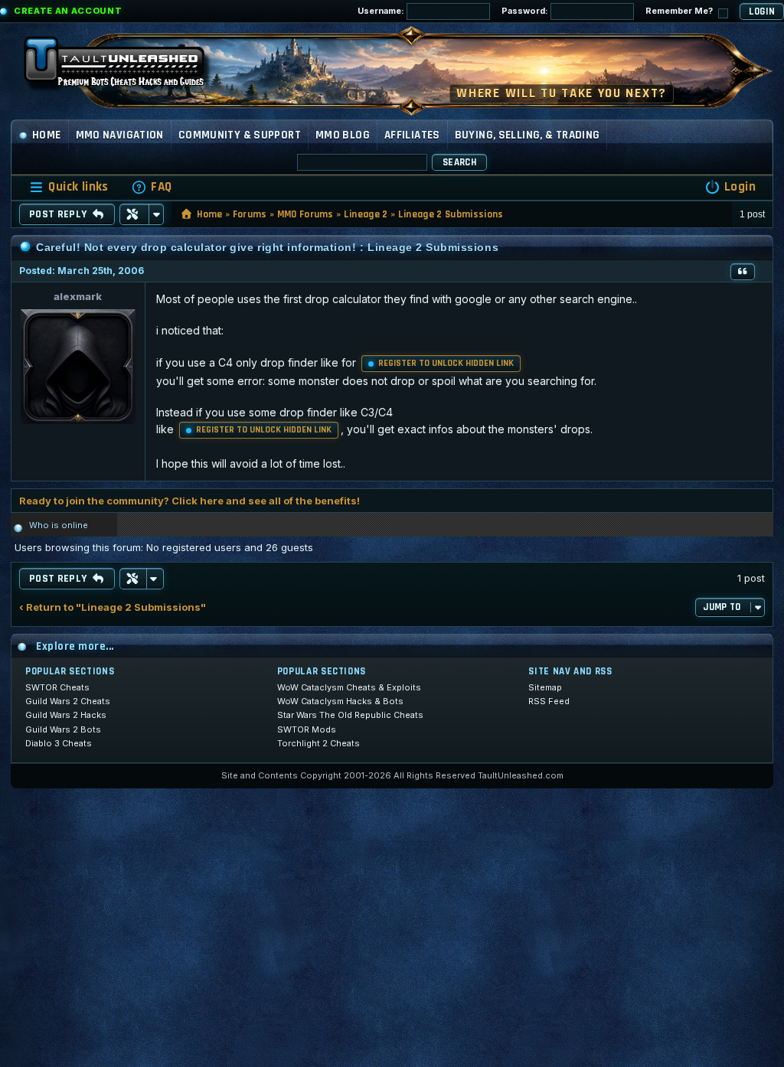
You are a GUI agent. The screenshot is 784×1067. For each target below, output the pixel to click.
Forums (250, 214)
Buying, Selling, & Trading (527, 135)
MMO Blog (342, 135)
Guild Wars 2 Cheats (67, 701)
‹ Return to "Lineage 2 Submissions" (112, 607)
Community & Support (239, 135)
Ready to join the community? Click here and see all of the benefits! (189, 500)
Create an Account (68, 10)
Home (46, 135)
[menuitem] (151, 187)
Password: (525, 10)
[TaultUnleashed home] (125, 66)
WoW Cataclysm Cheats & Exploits (349, 687)
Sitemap (545, 687)
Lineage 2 (366, 214)
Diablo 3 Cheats (58, 743)
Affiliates (412, 135)
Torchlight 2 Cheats (318, 743)
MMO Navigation (120, 135)
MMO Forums (305, 214)
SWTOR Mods (306, 729)
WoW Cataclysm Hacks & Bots (340, 701)
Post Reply (58, 214)
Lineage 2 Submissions (451, 214)
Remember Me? (680, 10)
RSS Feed (549, 701)
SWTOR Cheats (57, 687)
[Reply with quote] (742, 271)
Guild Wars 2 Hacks (65, 715)
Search (459, 162)
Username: (382, 10)
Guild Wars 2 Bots (63, 729)
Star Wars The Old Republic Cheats (350, 715)
